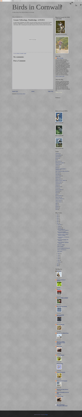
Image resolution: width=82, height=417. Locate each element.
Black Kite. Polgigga (61, 244)
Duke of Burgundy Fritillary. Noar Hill (62, 171)
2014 (58, 218)
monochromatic (58, 183)
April (58, 258)
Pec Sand (57, 188)
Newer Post (15, 91)
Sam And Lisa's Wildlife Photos (63, 333)
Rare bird (57, 192)
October (59, 226)
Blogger (46, 414)
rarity (56, 194)
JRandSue (59, 289)
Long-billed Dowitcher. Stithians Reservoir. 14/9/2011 (62, 235)
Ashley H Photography (61, 372)
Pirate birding (59, 346)
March (59, 260)
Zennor (57, 209)
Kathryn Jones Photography (62, 380)
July (58, 255)
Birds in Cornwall (37, 7)
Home (32, 91)
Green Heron (58, 174)
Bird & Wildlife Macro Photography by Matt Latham (62, 405)
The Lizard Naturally (60, 324)
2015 (58, 216)
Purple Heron (58, 191)
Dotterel (57, 167)
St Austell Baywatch (60, 355)
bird (56, 159)
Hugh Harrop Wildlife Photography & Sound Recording (61, 342)
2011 (58, 223)
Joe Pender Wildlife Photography (60, 316)
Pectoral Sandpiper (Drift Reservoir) (63, 248)
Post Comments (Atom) (21, 93)
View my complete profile (60, 76)
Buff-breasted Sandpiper (60, 162)
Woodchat (57, 206)
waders (57, 204)
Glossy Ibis (57, 172)
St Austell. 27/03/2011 (59, 198)
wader (57, 203)
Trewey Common (58, 201)
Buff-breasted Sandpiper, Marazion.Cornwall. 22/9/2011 (63, 232)
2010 (58, 264)
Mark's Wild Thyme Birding (62, 306)
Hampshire (57, 177)
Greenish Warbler (59, 175)
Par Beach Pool (58, 186)
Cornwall (57, 165)
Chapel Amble (58, 164)
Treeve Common (58, 200)
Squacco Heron (58, 197)
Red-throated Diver (59, 195)
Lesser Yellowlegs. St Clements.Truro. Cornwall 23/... (63, 230)
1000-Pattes (59, 271)
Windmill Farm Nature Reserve (62, 389)
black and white (58, 161)
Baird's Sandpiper (60, 246)
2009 (58, 265)
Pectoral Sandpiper (59, 189)
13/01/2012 (57, 153)
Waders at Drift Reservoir (61, 249)
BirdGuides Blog (60, 363)
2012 (58, 221)
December (59, 224)
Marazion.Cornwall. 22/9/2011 (61, 180)
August (59, 253)
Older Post (50, 91)
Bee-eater (57, 158)
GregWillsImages (60, 396)
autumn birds (58, 156)
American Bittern (58, 155)
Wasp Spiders (59, 251)
